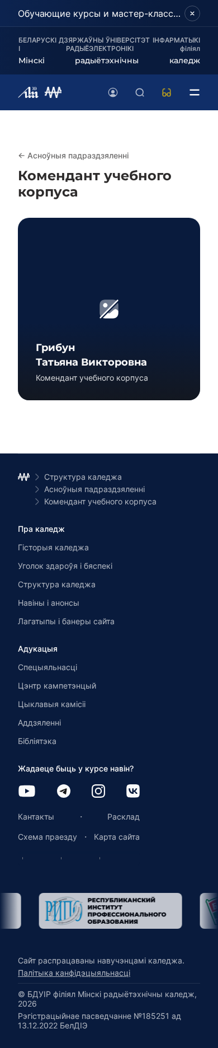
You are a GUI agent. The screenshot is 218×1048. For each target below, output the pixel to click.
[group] (109, 309)
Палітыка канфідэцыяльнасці (74, 972)
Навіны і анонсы (48, 602)
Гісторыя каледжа (53, 547)
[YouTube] (27, 792)
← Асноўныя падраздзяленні (73, 155)
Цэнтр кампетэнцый (57, 685)
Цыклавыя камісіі (52, 704)
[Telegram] (63, 791)
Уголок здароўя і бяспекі (65, 565)
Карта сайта (117, 836)
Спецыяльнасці (47, 667)
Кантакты (36, 816)
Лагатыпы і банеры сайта (66, 621)
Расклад (123, 816)
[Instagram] (98, 791)
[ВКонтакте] (133, 791)
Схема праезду (47, 836)
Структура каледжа (57, 584)
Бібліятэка (37, 741)
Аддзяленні (39, 722)
